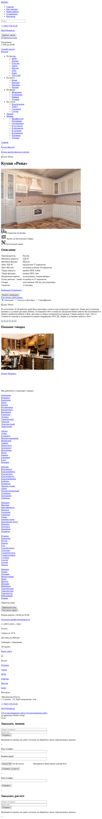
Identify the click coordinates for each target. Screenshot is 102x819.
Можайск (5, 502)
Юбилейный (6, 596)
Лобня (4, 488)
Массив (4, 683)
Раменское (5, 538)
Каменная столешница (11, 290)
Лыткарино (6, 496)
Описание (9, 300)
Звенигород (6, 445)
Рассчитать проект (9, 610)
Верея (3, 402)
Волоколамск (7, 407)
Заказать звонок (8, 35)
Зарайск (4, 443)
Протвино (6, 529)
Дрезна (4, 431)
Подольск (5, 526)
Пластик (5, 679)
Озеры (4, 517)
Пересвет (5, 524)
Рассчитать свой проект (12, 297)
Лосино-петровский (10, 491)
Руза (3, 545)
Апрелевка (6, 395)
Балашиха (5, 398)
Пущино (5, 536)
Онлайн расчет (8, 49)
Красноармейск (8, 471)
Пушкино (5, 531)
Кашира (4, 455)
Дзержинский (7, 419)
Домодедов (6, 426)
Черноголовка (7, 576)
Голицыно (5, 414)
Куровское (5, 484)
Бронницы (6, 400)
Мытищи (5, 505)
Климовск (5, 457)
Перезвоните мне (9, 608)
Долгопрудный (8, 424)
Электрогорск (7, 588)
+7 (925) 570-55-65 (9, 26)
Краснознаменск (8, 479)
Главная (4, 142)
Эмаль (4, 670)
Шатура (4, 581)
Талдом (4, 562)
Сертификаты (45, 300)
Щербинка (6, 586)
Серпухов (5, 550)
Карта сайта (6, 651)
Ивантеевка (6, 450)
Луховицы (5, 493)
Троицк (4, 565)
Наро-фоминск (7, 507)
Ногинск (5, 510)
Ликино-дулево (8, 486)
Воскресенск (7, 410)
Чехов (3, 579)
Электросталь (7, 591)
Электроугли (7, 593)
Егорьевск (5, 436)
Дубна (4, 433)
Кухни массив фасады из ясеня (15, 152)
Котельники (6, 469)
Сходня (4, 560)
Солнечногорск (8, 553)
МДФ (3, 674)
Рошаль (4, 543)
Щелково (5, 584)
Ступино (5, 557)
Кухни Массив (7, 147)
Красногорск (7, 474)
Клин (3, 460)
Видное (4, 405)
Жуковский (6, 441)
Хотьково (5, 574)
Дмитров (5, 422)
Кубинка (5, 481)
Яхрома (4, 598)
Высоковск (6, 412)
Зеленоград (6, 448)
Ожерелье (5, 514)
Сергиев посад (7, 548)
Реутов (4, 541)
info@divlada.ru (8, 30)
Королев (5, 467)
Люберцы (5, 498)
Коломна (5, 462)
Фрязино (5, 569)
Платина (5, 665)
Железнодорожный (9, 438)
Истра (4, 453)
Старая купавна (8, 555)
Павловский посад (9, 522)
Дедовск (5, 417)
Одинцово (5, 512)
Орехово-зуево (7, 519)
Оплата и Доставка (26, 300)
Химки (4, 572)
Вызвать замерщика (10, 295)
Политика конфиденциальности (15, 619)
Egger (3, 688)
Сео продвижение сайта (36, 713)
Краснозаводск (8, 476)
